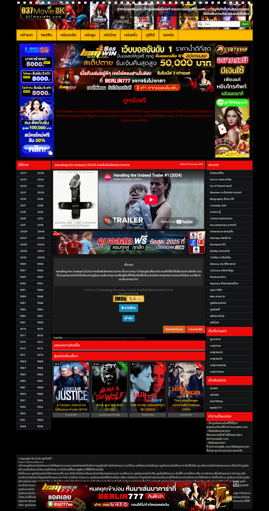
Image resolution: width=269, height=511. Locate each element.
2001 (23, 257)
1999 (23, 264)
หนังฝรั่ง (130, 35)
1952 (40, 413)
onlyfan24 (216, 352)
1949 (23, 426)
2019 (23, 199)
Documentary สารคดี (223, 225)
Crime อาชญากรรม (221, 218)
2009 (23, 231)
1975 (23, 342)
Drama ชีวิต (197, 164)
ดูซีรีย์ (150, 35)
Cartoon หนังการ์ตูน (222, 270)
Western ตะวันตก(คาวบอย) (225, 192)
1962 (40, 381)
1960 (40, 387)
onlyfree (215, 346)
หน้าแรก (26, 35)
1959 (23, 394)
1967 (23, 368)
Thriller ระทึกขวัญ (220, 257)
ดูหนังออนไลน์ (92, 290)
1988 (40, 296)
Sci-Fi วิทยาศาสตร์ (221, 186)
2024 (40, 179)
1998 (40, 264)
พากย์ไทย (129, 308)
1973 (23, 348)
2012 (40, 218)
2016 (40, 205)
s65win (214, 395)
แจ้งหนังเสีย (196, 329)
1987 (23, 303)
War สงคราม (217, 296)
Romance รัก (218, 244)
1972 (40, 348)
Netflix (46, 35)
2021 (23, 192)
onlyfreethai (218, 365)
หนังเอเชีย (68, 35)
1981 (22, 322)
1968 (40, 361)
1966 (40, 368)
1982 (40, 316)
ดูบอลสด (215, 339)
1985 (23, 309)
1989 (23, 296)
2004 (40, 244)
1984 (40, 309)
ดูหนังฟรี (47, 458)
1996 (40, 270)
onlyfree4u (217, 372)
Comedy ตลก (218, 205)
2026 (40, 173)
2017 (23, 205)
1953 (23, 413)
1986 (40, 303)
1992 (40, 283)
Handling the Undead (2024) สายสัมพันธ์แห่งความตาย (92, 164)
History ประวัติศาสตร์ (223, 264)
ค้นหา (245, 24)
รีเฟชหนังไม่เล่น (174, 329)
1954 (40, 407)
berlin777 (216, 408)
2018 (40, 199)
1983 (23, 316)
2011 (22, 225)
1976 (40, 335)
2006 (41, 238)
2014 (40, 212)
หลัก (130, 318)
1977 (23, 335)
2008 (41, 231)
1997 (23, 270)
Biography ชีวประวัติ (222, 199)
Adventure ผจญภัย (221, 231)
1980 (40, 322)
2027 (23, 173)
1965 (23, 374)
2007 (23, 238)
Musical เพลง (218, 277)
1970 (40, 355)
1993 (23, 283)
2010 (40, 225)
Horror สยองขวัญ (220, 179)
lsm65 (214, 388)
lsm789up (216, 401)
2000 (41, 257)
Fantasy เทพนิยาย (220, 238)
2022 (40, 186)
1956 (40, 400)
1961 (22, 387)
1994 (40, 277)
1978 (40, 329)
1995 (23, 277)
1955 (23, 407)
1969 (23, 361)
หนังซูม (90, 35)
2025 (23, 179)
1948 (40, 426)
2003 (23, 251)
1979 (23, 329)
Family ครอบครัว (220, 251)
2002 (40, 251)
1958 (40, 394)
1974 (40, 342)
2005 (23, 244)
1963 (23, 381)
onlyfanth (216, 359)
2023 (23, 186)
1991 (22, 290)
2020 (40, 192)
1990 (40, 290)
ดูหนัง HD (141, 338)
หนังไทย (110, 35)
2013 (23, 218)
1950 (40, 420)
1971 (22, 355)
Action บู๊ (215, 212)
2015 (23, 212)
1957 (23, 400)
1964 (40, 374)
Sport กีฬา (216, 290)
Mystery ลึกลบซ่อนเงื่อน (224, 283)
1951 (22, 420)
